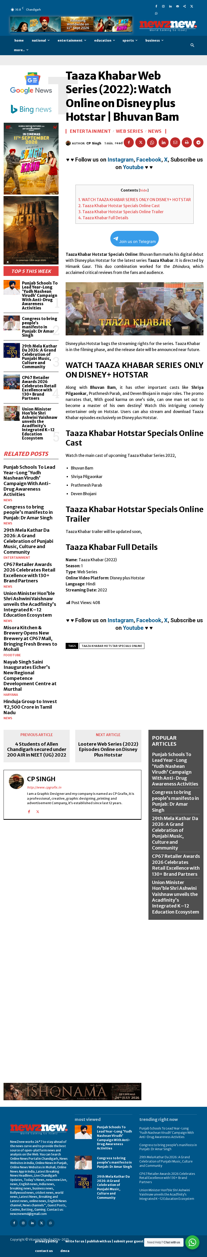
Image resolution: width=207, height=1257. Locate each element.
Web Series (129, 131)
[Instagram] (163, 6)
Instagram (121, 159)
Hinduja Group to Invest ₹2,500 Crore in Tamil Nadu (30, 707)
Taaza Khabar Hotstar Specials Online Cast (119, 205)
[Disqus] (72, 888)
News (8, 500)
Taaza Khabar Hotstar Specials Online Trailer (121, 211)
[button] (192, 45)
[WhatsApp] (156, 13)
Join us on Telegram (137, 241)
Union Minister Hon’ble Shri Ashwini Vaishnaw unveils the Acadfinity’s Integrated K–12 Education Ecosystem (39, 424)
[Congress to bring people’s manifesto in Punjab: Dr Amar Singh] (12, 323)
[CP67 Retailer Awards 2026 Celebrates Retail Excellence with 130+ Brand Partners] (12, 381)
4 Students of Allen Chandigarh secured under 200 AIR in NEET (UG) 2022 (36, 749)
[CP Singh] (69, 143)
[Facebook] (156, 6)
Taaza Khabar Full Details (103, 217)
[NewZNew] (168, 26)
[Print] (187, 142)
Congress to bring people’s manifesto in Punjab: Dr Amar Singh (39, 327)
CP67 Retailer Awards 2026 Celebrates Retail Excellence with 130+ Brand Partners (39, 388)
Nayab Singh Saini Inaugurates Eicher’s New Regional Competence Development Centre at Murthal (30, 675)
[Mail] (177, 6)
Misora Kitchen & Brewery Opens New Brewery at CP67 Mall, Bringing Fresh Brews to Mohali (30, 638)
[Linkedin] (170, 6)
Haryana (11, 694)
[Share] (184, 6)
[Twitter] (191, 6)
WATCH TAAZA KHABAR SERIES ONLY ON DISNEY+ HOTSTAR (134, 199)
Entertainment (17, 557)
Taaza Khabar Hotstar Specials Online (112, 646)
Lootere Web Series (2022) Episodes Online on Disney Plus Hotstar (108, 749)
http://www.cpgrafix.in (44, 787)
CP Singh (93, 143)
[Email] (175, 142)
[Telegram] (198, 142)
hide (143, 190)
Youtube (133, 167)
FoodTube (12, 655)
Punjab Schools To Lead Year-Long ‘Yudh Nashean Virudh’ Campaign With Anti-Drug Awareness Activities (40, 295)
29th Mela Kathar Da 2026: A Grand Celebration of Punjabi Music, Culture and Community (39, 356)
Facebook (148, 159)
